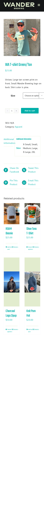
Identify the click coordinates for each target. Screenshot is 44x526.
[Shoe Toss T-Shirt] (32, 213)
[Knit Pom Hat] (32, 282)
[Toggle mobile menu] (39, 5)
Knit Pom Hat (31, 313)
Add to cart (30, 110)
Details (15, 247)
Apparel (18, 126)
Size (13, 95)
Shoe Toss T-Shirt (31, 231)
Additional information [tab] (8, 141)
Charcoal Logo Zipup (11, 313)
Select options (30, 248)
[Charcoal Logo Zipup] (11, 282)
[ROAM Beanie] (11, 213)
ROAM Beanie (9, 231)
